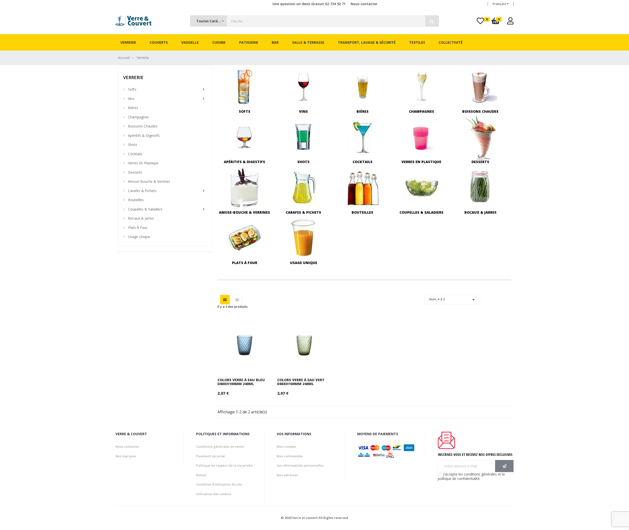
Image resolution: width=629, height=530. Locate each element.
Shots (132, 144)
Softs (132, 89)
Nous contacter (364, 3)
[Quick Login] (510, 22)
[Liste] (237, 300)
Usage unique (139, 237)
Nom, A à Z (452, 300)
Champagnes (138, 117)
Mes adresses (287, 475)
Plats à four (137, 227)
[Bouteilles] (362, 187)
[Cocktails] (362, 137)
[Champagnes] (421, 86)
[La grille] (225, 300)
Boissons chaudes (142, 126)
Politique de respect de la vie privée (224, 465)
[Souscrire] (504, 466)
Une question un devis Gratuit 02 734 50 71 (309, 3)
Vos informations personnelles (300, 465)
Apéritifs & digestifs (144, 135)
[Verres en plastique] (421, 137)
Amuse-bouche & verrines (149, 181)
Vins (131, 99)
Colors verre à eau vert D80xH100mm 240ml (301, 382)
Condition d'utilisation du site (219, 484)
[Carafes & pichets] (303, 187)
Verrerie (133, 77)
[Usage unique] (303, 238)
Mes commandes (290, 456)
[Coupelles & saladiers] (421, 187)
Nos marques (125, 456)
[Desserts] (480, 137)
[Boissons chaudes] (480, 86)
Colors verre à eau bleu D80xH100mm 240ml (241, 382)
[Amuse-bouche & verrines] (244, 187)
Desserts (135, 172)
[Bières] (362, 86)
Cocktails (135, 154)
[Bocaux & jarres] (480, 187)
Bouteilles (136, 200)
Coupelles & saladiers (145, 209)
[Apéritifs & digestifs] (244, 137)
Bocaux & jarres (141, 218)
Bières (133, 108)
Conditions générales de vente (220, 446)
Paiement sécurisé (210, 456)
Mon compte (286, 446)
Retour (201, 475)
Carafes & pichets (142, 191)
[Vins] (303, 86)
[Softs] (244, 86)
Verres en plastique (143, 163)
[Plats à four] (244, 238)
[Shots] (303, 137)
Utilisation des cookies (213, 494)
